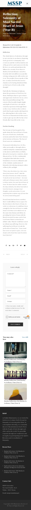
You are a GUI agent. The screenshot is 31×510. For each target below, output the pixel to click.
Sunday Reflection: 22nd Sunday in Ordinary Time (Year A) (14, 456)
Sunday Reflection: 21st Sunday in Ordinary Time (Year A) (14, 461)
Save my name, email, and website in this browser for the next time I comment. (15, 308)
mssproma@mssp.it (13, 493)
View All (24, 337)
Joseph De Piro (11, 33)
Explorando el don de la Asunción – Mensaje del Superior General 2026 (14, 466)
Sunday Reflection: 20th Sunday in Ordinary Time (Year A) (14, 471)
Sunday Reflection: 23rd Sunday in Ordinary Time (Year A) (14, 452)
